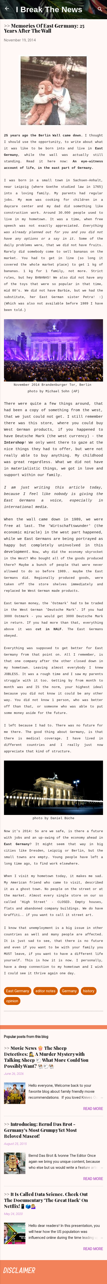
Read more (93, 1108)
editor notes (45, 991)
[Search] (100, 10)
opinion (12, 1001)
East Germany (17, 991)
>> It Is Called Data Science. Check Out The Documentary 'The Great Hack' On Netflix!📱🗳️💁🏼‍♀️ (46, 1200)
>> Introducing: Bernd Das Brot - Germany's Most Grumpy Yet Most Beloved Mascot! (40, 1130)
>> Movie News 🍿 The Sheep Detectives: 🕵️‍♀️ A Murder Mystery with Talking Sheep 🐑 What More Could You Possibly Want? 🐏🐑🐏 (46, 1057)
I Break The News (49, 9)
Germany (69, 991)
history (88, 991)
